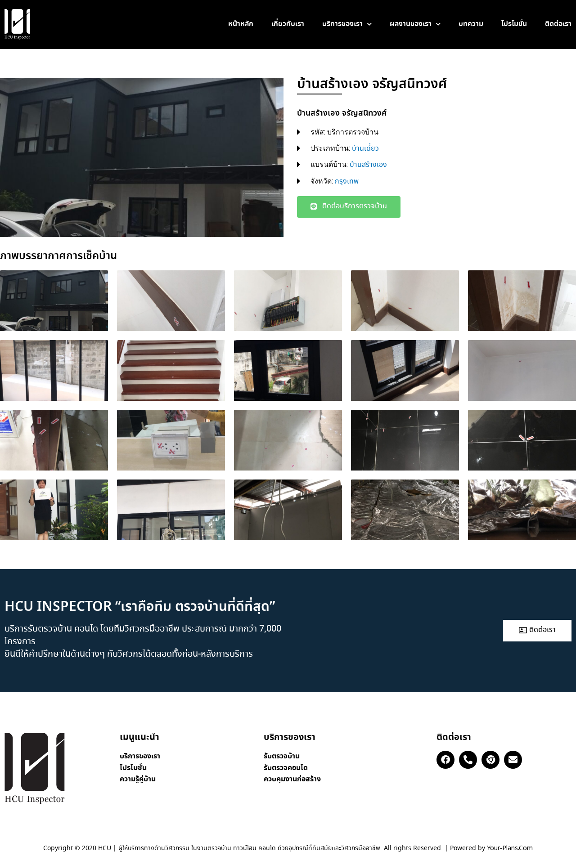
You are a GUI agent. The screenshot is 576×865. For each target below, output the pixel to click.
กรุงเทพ (347, 181)
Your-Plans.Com (510, 848)
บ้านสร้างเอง (368, 165)
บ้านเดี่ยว (365, 148)
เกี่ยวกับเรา (287, 24)
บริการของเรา (342, 24)
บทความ (471, 24)
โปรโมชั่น (514, 24)
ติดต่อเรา (558, 24)
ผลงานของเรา (411, 24)
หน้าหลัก (240, 24)
